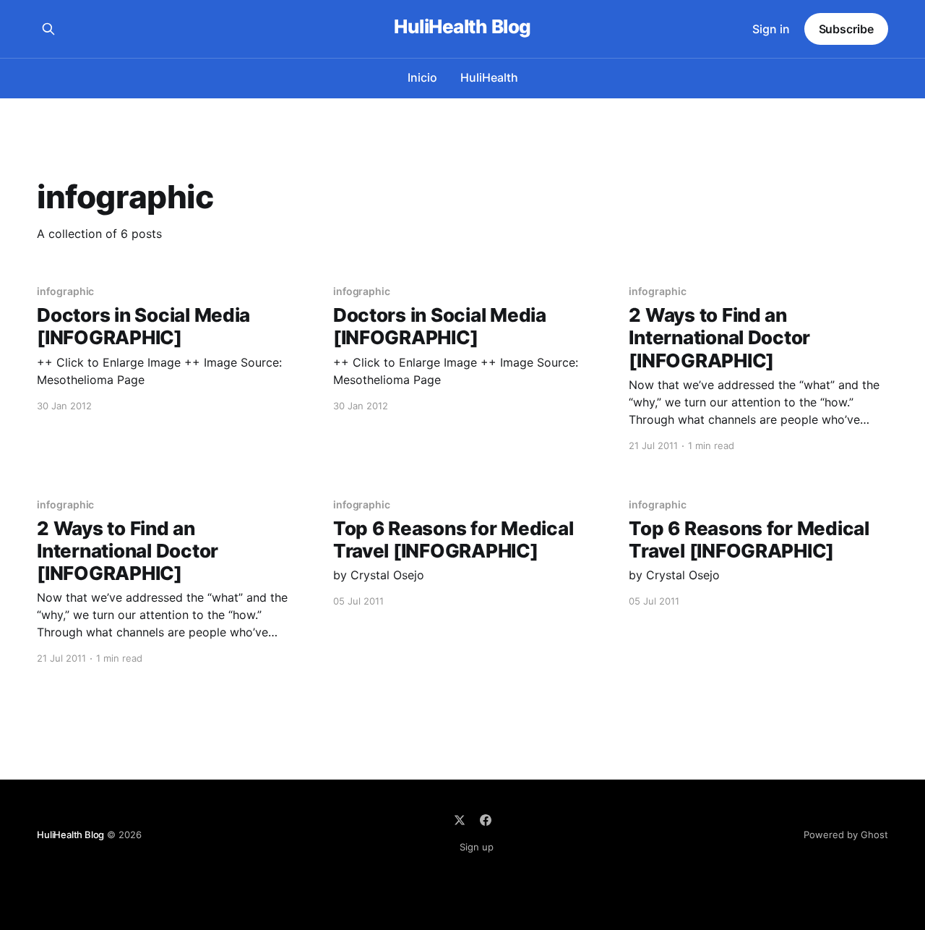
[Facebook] (485, 820)
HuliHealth (489, 77)
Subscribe (846, 29)
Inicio (422, 77)
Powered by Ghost (846, 834)
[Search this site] (48, 28)
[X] (459, 820)
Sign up (477, 847)
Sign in (771, 29)
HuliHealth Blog (462, 27)
